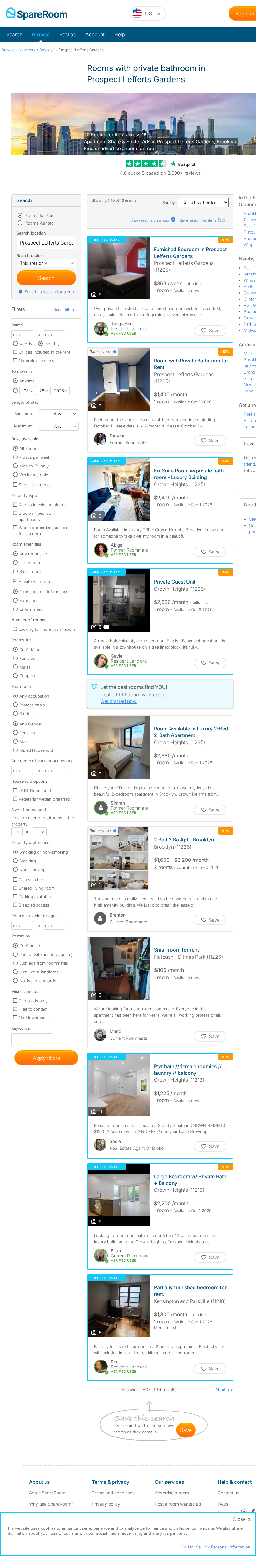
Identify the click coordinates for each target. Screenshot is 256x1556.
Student (26, 713)
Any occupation (34, 696)
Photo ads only (33, 1000)
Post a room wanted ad (178, 1504)
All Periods (29, 448)
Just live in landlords (39, 971)
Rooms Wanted (39, 222)
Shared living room (37, 888)
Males (25, 666)
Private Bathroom (35, 581)
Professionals (32, 704)
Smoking (27, 860)
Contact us (228, 1492)
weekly (25, 343)
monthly (52, 343)
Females (27, 658)
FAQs (223, 1504)
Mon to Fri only (34, 465)
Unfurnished (31, 609)
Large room (30, 562)
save (186, 1430)
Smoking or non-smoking (43, 852)
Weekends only (33, 474)
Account (95, 34)
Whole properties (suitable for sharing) (43, 530)
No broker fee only (36, 360)
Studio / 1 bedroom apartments (37, 516)
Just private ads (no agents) (45, 954)
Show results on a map (150, 220)
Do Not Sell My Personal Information (215, 1546)
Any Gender (30, 723)
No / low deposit (34, 1017)
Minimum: (23, 413)
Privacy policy (106, 1504)
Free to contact (33, 1009)
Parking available (35, 896)
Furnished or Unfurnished (44, 591)
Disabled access (34, 904)
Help (119, 34)
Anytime (27, 380)
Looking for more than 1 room (46, 629)
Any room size (33, 553)
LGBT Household (35, 790)
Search (14, 34)
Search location (31, 232)
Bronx (249, 372)
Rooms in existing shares (42, 504)
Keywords (20, 1029)
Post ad (67, 34)
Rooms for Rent (39, 215)
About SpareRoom (47, 1492)
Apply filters (46, 1058)
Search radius (30, 255)
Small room (30, 571)
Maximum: (23, 425)
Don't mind (29, 945)
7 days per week (34, 457)
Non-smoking (32, 869)
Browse (41, 34)
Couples (27, 675)
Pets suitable (31, 879)
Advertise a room (172, 1492)
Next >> (224, 1389)
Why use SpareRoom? (51, 1504)
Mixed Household (36, 750)
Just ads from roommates (43, 963)
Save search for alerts (199, 220)
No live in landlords (37, 980)
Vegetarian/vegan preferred (44, 798)
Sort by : (170, 202)
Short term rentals (36, 484)
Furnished (29, 600)
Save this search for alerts (49, 291)
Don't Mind (30, 649)
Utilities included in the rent (44, 352)
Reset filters (64, 309)
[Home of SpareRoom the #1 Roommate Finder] (36, 13)
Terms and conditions (113, 1492)
